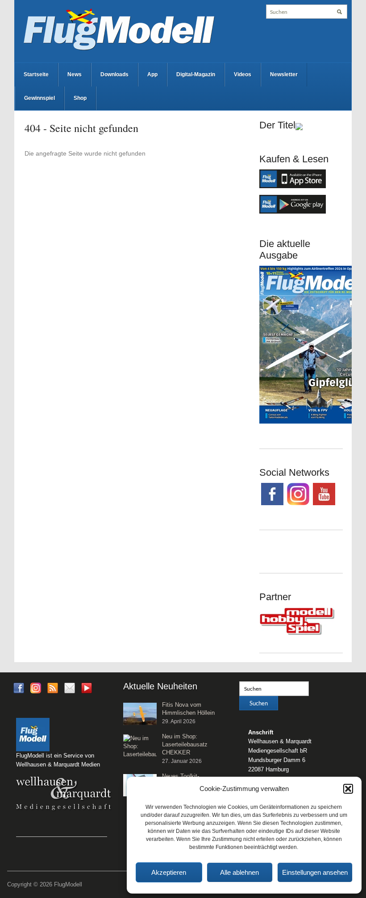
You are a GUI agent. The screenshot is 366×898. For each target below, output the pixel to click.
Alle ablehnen (239, 872)
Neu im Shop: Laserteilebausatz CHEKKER (185, 744)
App (152, 74)
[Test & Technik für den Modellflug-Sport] (119, 28)
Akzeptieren (168, 872)
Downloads (114, 74)
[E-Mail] (69, 687)
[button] (348, 788)
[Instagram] (35, 687)
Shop (80, 98)
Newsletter (284, 74)
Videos (242, 74)
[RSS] (52, 687)
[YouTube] (86, 690)
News (74, 74)
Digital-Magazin (195, 74)
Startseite (36, 74)
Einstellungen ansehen (315, 872)
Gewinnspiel (39, 98)
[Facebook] (18, 687)
